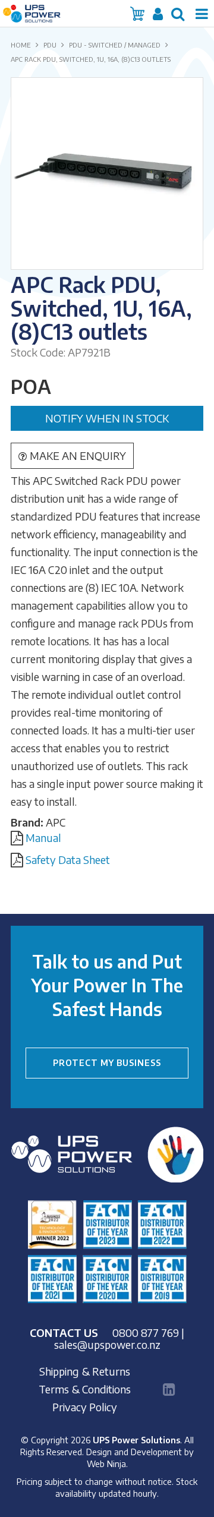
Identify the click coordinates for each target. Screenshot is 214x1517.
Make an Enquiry (78, 455)
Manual (43, 837)
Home (21, 45)
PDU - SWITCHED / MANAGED (114, 45)
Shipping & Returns (84, 1371)
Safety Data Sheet (68, 859)
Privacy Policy (84, 1407)
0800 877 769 (145, 1332)
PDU (49, 45)
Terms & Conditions (85, 1389)
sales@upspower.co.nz (107, 1344)
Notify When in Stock (107, 418)
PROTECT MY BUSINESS (107, 1063)
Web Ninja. (107, 1463)
